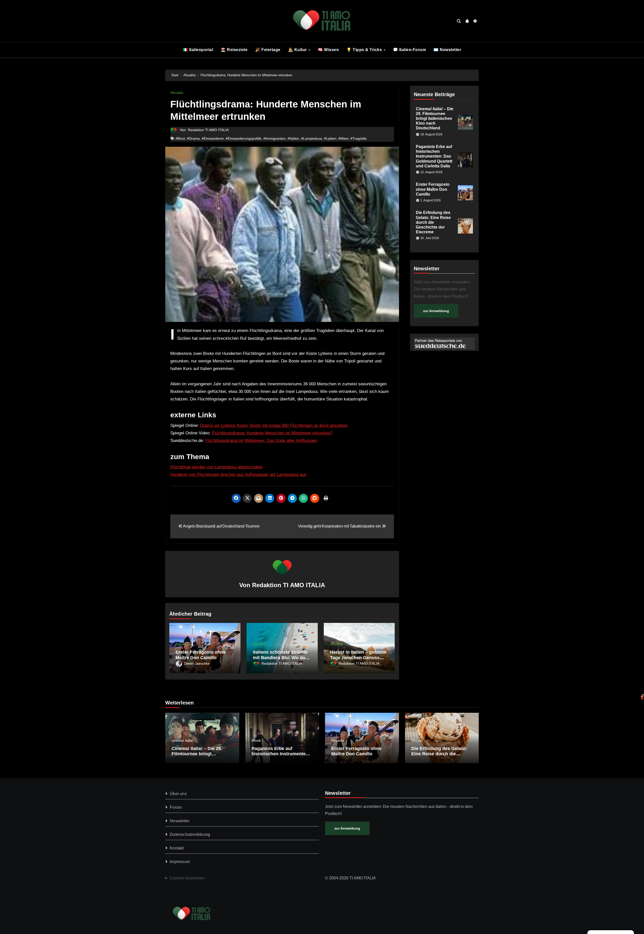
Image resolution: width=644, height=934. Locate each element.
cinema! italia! (182, 740)
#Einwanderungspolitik (243, 138)
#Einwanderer (213, 138)
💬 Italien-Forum (409, 50)
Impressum (180, 862)
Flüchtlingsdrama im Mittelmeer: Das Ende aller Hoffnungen (261, 440)
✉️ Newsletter (447, 50)
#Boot (180, 138)
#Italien (293, 138)
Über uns (178, 794)
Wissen (417, 740)
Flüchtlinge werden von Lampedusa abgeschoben (216, 467)
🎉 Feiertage (267, 50)
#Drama (193, 138)
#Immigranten (274, 138)
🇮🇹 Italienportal (198, 50)
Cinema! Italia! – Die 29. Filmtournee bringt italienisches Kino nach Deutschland (434, 118)
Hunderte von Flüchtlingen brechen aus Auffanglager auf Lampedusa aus (238, 474)
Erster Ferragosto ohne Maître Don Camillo (201, 655)
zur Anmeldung (436, 311)
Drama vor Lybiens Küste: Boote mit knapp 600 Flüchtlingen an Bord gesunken (274, 425)
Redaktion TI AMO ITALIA (208, 130)
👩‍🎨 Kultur (298, 50)
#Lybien (330, 138)
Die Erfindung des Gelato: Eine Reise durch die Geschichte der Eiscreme (433, 222)
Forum (176, 807)
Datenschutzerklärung (190, 834)
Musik (256, 740)
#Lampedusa (311, 138)
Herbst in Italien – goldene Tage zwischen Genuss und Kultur (358, 657)
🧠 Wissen (328, 50)
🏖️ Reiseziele (234, 50)
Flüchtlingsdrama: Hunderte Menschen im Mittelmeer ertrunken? (272, 433)
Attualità (176, 92)
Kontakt (177, 848)
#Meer (343, 138)
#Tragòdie (358, 138)
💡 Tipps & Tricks (364, 50)
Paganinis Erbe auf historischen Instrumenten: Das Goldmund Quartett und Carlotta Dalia (434, 156)
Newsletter (179, 821)
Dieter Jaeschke (197, 663)
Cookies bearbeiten (187, 878)
